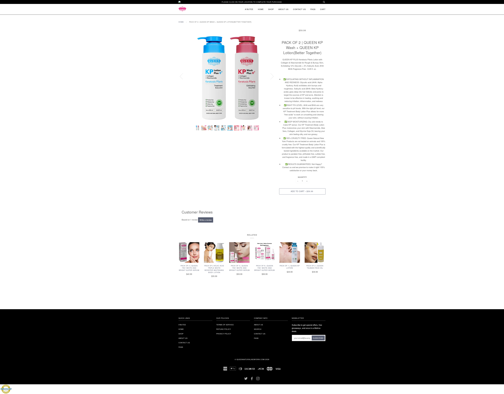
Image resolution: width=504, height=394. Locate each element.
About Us (258, 324)
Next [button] (270, 76)
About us (283, 9)
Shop (271, 9)
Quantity (302, 177)
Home (261, 9)
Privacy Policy (223, 334)
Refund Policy (223, 329)
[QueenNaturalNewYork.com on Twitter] (246, 379)
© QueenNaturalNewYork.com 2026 (252, 359)
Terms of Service (225, 324)
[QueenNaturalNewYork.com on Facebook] (252, 379)
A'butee (249, 9)
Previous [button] (182, 76)
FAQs (313, 9)
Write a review (206, 219)
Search (257, 329)
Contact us (299, 9)
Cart (323, 9)
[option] (226, 76)
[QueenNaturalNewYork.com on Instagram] (258, 379)
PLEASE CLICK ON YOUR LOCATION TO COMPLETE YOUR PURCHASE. (252, 2)
